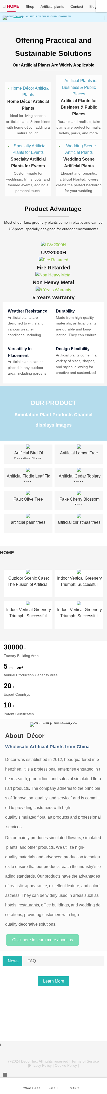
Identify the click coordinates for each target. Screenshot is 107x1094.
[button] (7, 17)
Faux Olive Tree (28, 499)
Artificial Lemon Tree (79, 453)
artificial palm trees (28, 522)
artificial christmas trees (79, 522)
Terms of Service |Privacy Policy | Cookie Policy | (63, 1063)
